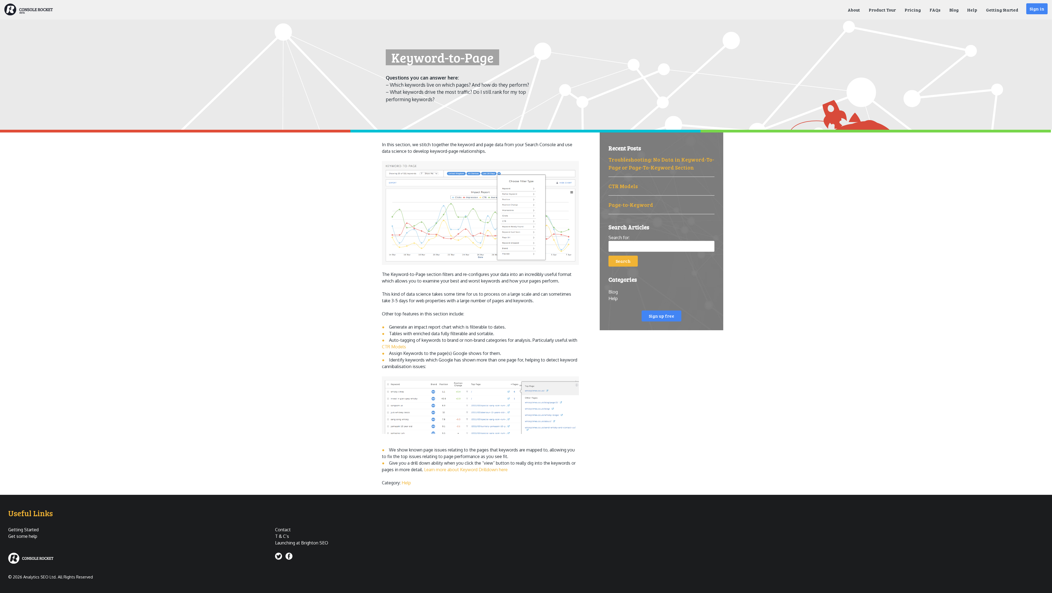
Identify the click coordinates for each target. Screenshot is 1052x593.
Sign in (1037, 9)
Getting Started (1002, 10)
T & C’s (282, 536)
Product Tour (882, 10)
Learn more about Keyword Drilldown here (466, 469)
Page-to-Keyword (630, 204)
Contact (283, 529)
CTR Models (623, 186)
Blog (954, 10)
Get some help (22, 536)
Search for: (619, 237)
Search (623, 261)
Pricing (913, 10)
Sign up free (661, 316)
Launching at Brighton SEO (301, 543)
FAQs (935, 10)
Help (972, 10)
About (854, 10)
